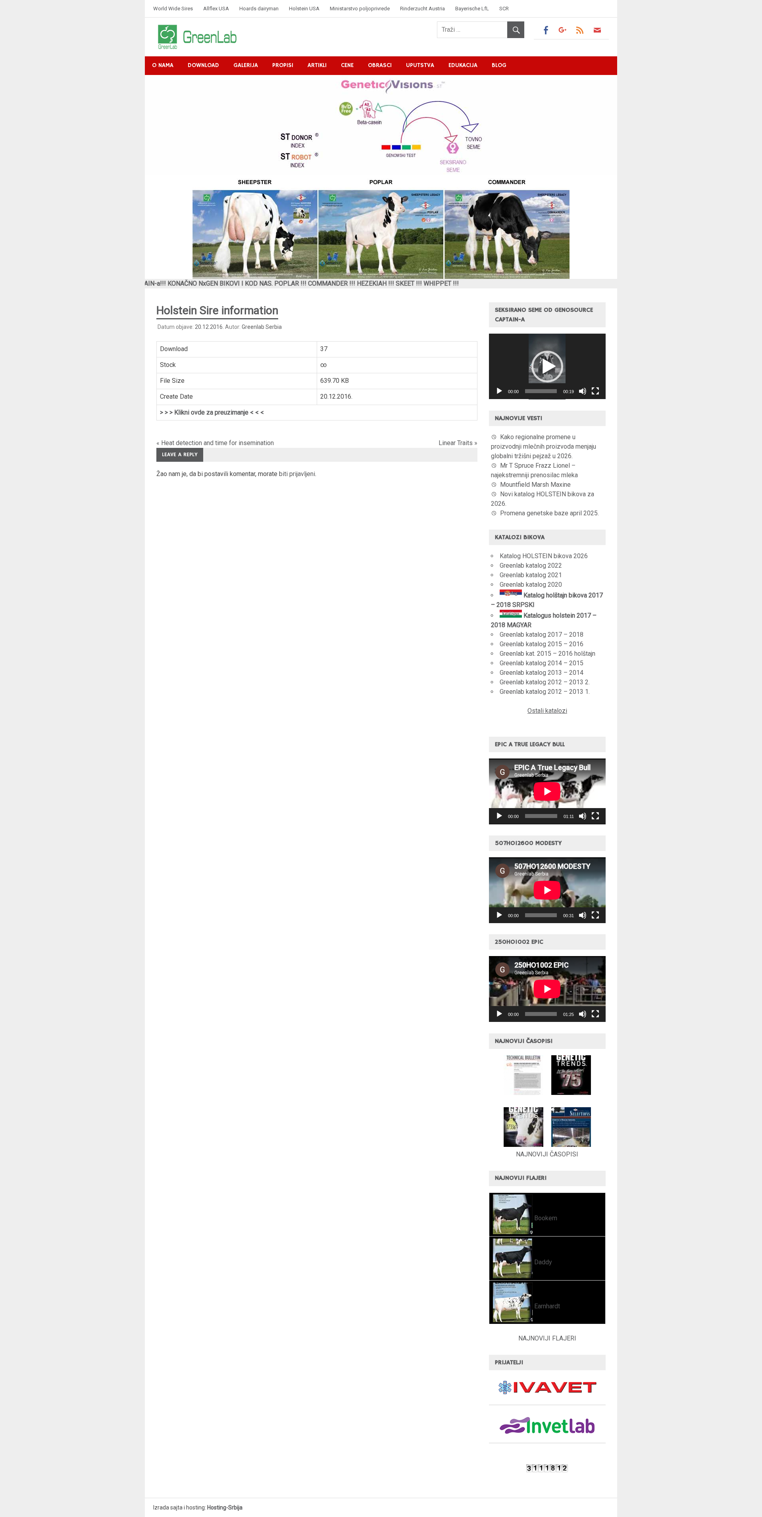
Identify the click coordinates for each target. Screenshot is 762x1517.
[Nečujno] (583, 391)
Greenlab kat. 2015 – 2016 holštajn (547, 653)
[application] (547, 366)
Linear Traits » (458, 443)
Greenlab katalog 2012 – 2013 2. (545, 682)
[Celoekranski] (595, 391)
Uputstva (420, 65)
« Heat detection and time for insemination (215, 443)
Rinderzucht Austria (422, 9)
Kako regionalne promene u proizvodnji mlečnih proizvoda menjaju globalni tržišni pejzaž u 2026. (543, 446)
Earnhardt (546, 1306)
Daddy (542, 1262)
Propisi (282, 65)
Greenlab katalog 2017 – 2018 (541, 634)
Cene (347, 65)
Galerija (245, 65)
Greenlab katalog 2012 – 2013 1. (545, 691)
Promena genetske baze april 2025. (549, 513)
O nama (162, 65)
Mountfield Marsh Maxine (535, 484)
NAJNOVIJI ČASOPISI (547, 1154)
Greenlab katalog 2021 (531, 575)
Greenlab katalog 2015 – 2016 (541, 644)
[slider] (541, 391)
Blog (499, 65)
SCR (504, 9)
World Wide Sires (173, 9)
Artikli (317, 65)
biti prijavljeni (297, 474)
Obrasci (380, 65)
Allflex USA (216, 9)
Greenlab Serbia (262, 327)
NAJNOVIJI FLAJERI (547, 1338)
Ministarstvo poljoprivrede (360, 9)
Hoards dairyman (259, 9)
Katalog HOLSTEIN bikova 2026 (544, 556)
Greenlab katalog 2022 (531, 565)
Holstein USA (304, 9)
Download (203, 65)
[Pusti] (499, 391)
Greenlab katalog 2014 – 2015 (541, 663)
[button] (547, 366)
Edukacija (462, 65)
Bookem (545, 1218)
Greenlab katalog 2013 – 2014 (541, 672)
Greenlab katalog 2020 (531, 584)
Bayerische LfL (472, 9)
